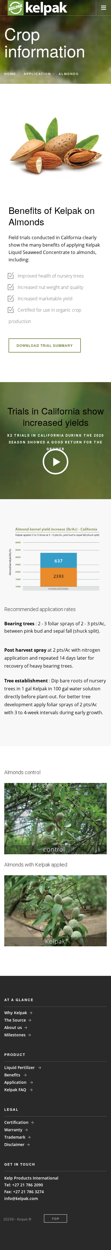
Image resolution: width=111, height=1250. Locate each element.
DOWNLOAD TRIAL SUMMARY (45, 345)
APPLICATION (37, 74)
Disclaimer (14, 1144)
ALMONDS (69, 74)
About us (13, 1027)
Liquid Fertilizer (20, 1067)
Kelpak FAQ (15, 1089)
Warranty (13, 1129)
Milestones (15, 1035)
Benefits (12, 1075)
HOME (10, 74)
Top (55, 1218)
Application (16, 1082)
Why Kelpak (15, 1012)
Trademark (14, 1137)
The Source (15, 1020)
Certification (16, 1122)
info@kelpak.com (21, 1198)
